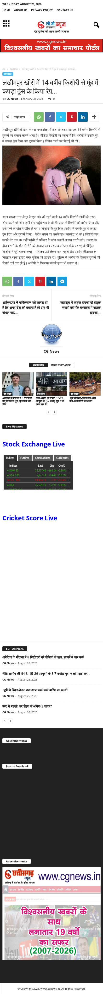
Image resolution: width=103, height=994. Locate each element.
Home (6, 10)
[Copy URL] (73, 281)
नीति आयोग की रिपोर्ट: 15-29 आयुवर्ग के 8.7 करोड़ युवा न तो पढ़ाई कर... (46, 673)
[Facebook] (50, 117)
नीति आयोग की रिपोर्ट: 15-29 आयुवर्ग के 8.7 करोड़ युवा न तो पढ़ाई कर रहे (50, 401)
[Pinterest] (72, 117)
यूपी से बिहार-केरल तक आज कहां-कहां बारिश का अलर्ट (82, 399)
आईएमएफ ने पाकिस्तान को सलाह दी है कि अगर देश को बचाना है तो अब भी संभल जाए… (25, 307)
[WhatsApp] (39, 117)
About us (20, 10)
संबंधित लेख (38, 365)
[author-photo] (51, 335)
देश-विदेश (13, 69)
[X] (61, 117)
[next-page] (54, 411)
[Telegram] (62, 281)
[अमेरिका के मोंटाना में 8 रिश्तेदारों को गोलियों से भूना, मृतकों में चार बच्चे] (18, 384)
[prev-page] (48, 411)
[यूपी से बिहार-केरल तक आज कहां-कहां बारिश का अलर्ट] (85, 384)
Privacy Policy (42, 10)
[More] (94, 117)
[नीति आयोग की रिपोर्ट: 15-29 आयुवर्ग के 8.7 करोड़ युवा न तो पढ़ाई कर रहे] (51, 384)
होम (3, 69)
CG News (12, 99)
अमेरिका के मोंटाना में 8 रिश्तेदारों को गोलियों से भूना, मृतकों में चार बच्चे (17, 401)
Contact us (65, 10)
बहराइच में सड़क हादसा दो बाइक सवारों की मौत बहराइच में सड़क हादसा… (80, 307)
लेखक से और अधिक (60, 365)
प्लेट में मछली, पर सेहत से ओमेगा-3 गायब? (27, 706)
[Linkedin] (83, 117)
